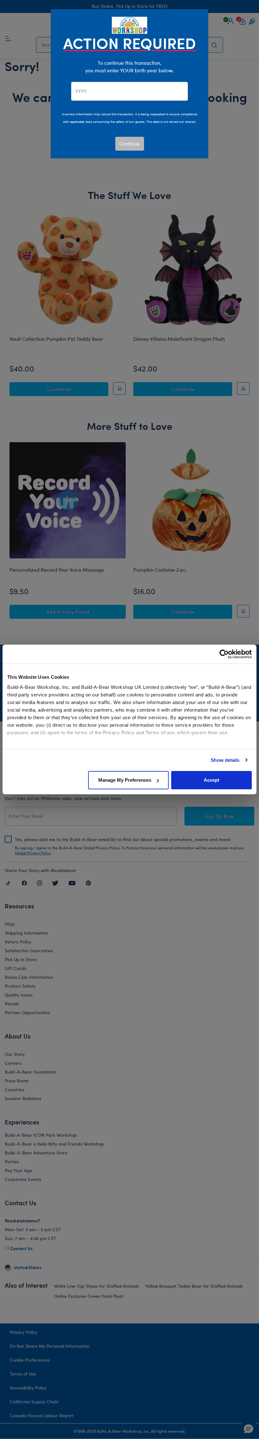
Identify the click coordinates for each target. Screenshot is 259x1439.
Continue (129, 143)
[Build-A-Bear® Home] (129, 24)
